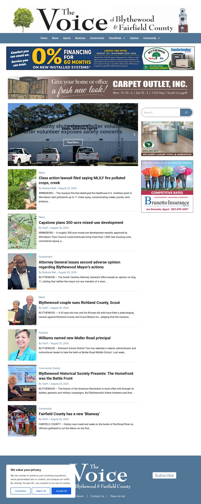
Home (44, 38)
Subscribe (164, 475)
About (80, 496)
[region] (40, 481)
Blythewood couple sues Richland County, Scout (79, 302)
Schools (43, 332)
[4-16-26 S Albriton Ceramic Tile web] (167, 138)
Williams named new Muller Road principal (75, 338)
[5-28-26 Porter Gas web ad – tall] (167, 186)
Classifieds (115, 38)
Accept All (61, 491)
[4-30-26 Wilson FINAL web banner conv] (100, 58)
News (55, 38)
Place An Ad (117, 496)
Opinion (134, 38)
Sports (67, 38)
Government (97, 38)
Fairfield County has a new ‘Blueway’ (69, 414)
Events (56, 368)
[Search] (186, 112)
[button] (11, 134)
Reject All (41, 491)
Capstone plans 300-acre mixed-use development (81, 222)
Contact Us (97, 496)
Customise (20, 491)
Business (80, 38)
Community (149, 38)
